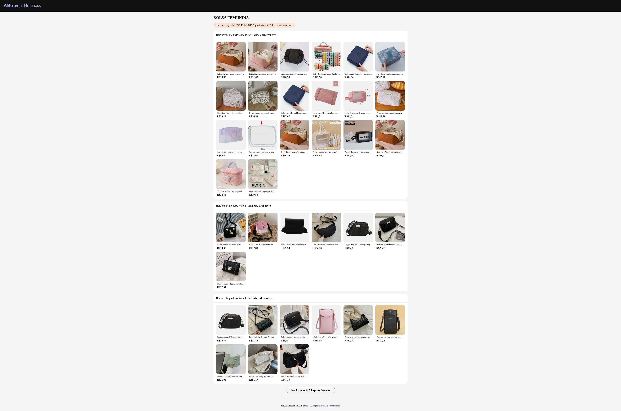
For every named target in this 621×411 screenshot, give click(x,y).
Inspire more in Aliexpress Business (310, 390)
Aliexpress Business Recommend (325, 406)
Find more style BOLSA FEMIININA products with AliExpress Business (253, 25)
